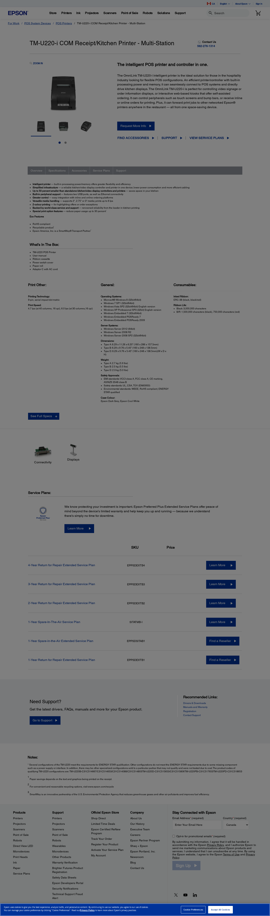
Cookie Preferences (193, 909)
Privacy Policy (87, 910)
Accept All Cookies (220, 909)
